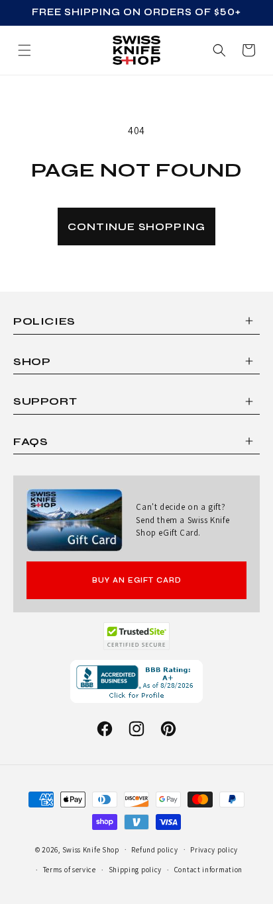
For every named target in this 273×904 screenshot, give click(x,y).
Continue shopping (136, 226)
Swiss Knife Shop (90, 849)
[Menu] (24, 50)
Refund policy (154, 849)
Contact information (208, 869)
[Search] (219, 50)
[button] (248, 50)
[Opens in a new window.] (136, 636)
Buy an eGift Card (137, 580)
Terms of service (69, 869)
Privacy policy (214, 849)
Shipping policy (135, 869)
